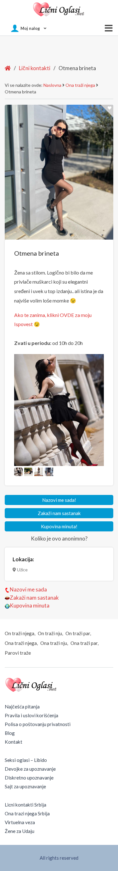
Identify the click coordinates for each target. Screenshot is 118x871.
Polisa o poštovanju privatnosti (37, 724)
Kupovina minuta (29, 605)
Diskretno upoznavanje (29, 777)
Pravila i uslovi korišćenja (31, 715)
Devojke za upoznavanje (30, 769)
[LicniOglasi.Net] (59, 9)
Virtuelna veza (20, 822)
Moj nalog (30, 28)
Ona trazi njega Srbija (27, 813)
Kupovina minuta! (59, 526)
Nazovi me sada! (59, 500)
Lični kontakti (34, 68)
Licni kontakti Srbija (25, 804)
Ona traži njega (80, 85)
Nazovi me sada (28, 589)
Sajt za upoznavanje (25, 786)
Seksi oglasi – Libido (26, 760)
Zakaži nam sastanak (59, 513)
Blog (10, 733)
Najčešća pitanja (22, 706)
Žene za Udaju (19, 831)
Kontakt (13, 742)
